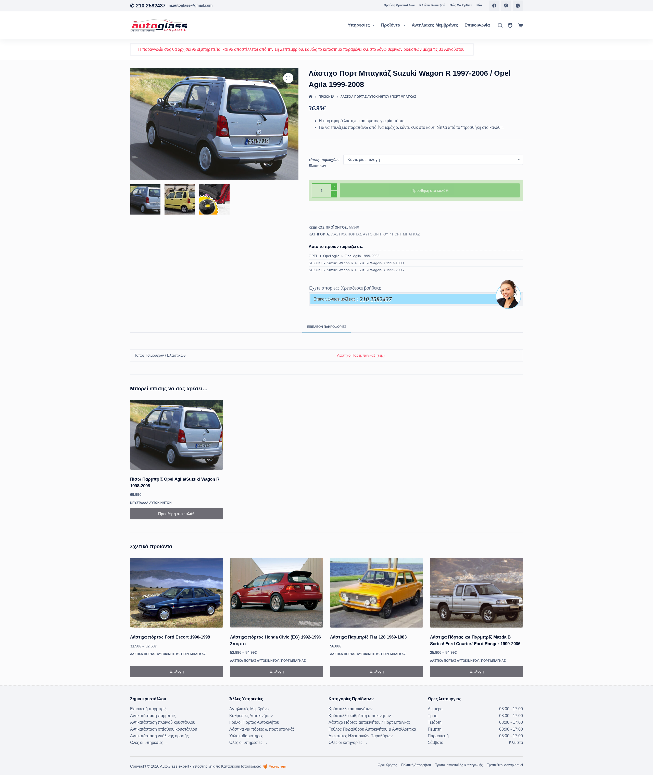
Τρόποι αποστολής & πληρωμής (459, 765)
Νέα (479, 5)
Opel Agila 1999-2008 (362, 256)
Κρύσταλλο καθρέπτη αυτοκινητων (360, 716)
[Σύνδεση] (510, 25)
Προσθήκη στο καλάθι (429, 190)
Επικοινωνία (477, 25)
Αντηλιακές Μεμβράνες (435, 25)
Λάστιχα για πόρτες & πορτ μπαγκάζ (261, 729)
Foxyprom (277, 766)
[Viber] (506, 6)
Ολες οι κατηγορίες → (348, 742)
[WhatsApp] (518, 6)
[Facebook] (494, 6)
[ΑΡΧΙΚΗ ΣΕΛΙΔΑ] (310, 97)
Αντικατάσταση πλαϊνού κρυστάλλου (162, 722)
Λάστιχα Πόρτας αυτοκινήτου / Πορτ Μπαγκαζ (375, 234)
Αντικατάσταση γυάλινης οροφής (159, 736)
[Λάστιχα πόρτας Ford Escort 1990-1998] (176, 593)
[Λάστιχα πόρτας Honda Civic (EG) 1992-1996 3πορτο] (276, 593)
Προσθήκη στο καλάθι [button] (176, 513)
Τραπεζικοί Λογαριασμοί (505, 765)
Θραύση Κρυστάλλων (399, 5)
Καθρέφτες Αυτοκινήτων (251, 716)
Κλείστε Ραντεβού (432, 5)
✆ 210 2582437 (148, 5)
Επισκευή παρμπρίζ (148, 709)
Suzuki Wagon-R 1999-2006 (381, 270)
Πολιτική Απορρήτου (416, 765)
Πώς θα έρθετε (461, 5)
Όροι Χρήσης (387, 765)
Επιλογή (177, 671)
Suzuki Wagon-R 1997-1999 (381, 263)
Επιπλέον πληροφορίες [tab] (326, 327)
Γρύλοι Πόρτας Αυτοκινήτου (254, 722)
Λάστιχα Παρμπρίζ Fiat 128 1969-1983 (368, 637)
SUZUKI (315, 263)
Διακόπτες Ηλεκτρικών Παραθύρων (361, 736)
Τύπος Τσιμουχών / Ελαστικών (324, 162)
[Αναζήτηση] (500, 25)
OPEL (313, 256)
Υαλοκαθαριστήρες (246, 736)
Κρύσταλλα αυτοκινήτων (151, 503)
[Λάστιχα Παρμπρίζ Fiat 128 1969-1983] (376, 593)
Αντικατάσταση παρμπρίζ (152, 716)
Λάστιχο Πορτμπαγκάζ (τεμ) (361, 355)
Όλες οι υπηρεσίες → (149, 742)
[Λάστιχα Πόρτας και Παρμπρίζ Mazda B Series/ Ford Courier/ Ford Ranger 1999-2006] (476, 593)
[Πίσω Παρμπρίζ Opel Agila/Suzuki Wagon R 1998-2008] (176, 435)
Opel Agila (331, 256)
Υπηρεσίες (359, 25)
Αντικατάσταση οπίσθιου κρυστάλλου (163, 729)
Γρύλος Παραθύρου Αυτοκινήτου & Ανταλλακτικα (372, 729)
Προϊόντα (390, 25)
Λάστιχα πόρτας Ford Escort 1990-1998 (170, 637)
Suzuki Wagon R (340, 263)
